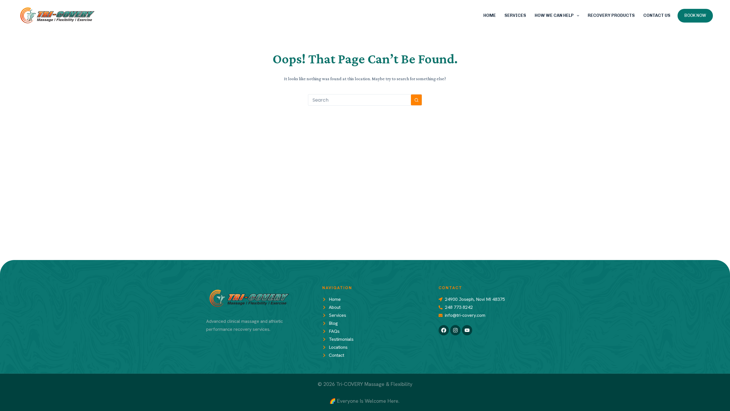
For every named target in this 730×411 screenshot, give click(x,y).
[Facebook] (444, 330)
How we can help (554, 15)
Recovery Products (611, 15)
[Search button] (416, 99)
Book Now (695, 15)
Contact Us (656, 15)
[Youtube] (467, 330)
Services (515, 15)
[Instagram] (455, 330)
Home (489, 15)
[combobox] (359, 100)
